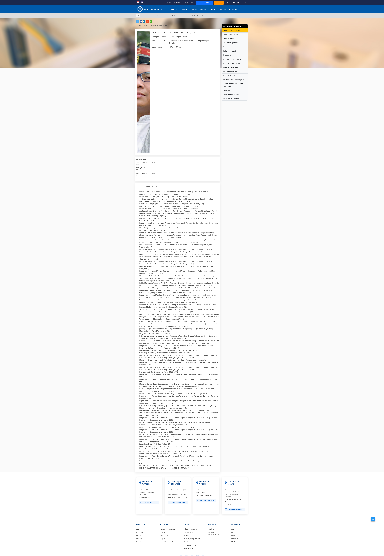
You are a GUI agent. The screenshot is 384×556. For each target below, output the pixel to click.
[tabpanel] (177, 330)
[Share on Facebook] (141, 21)
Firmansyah (227, 55)
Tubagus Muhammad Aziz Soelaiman (233, 85)
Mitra (192, 2)
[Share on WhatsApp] (151, 21)
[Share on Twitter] (137, 21)
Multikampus (233, 9)
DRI (232, 532)
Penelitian (202, 9)
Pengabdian (212, 9)
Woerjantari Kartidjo (231, 98)
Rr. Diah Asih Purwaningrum (234, 80)
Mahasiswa (177, 2)
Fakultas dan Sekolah (191, 529)
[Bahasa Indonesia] (138, 2)
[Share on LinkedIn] (144, 21)
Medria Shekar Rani (230, 67)
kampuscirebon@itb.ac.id (207, 500)
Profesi (162, 532)
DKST (233, 529)
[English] (142, 2)
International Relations (205, 3)
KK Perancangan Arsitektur (179, 37)
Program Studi (188, 532)
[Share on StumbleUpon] (147, 21)
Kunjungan (139, 532)
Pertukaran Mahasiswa (167, 529)
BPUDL (233, 542)
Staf (144, 25)
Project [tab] (140, 186)
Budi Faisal (227, 47)
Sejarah (138, 529)
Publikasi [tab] (149, 186)
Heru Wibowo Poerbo (231, 63)
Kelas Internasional (166, 542)
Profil (169, 2)
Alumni (186, 2)
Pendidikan (194, 9)
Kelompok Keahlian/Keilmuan (214, 533)
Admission (219, 3)
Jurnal (210, 537)
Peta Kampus (140, 542)
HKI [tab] (157, 186)
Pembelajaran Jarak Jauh (192, 539)
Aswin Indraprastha (230, 43)
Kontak (236, 2)
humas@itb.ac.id (147, 502)
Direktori (139, 539)
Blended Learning (189, 542)
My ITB (228, 2)
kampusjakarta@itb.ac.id (235, 509)
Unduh (138, 535)
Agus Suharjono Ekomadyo (233, 30)
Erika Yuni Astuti (229, 51)
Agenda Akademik (190, 548)
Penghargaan (222, 9)
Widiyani (226, 90)
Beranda (138, 25)
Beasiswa (187, 535)
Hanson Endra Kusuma (232, 59)
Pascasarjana (164, 535)
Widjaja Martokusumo (231, 94)
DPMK (233, 535)
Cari (244, 2)
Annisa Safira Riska (230, 34)
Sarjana (162, 539)
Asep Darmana (229, 39)
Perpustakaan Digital (191, 545)
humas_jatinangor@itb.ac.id (179, 502)
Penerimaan (184, 9)
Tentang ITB (174, 9)
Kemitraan (234, 539)
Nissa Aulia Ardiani (230, 75)
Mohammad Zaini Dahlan (232, 71)
